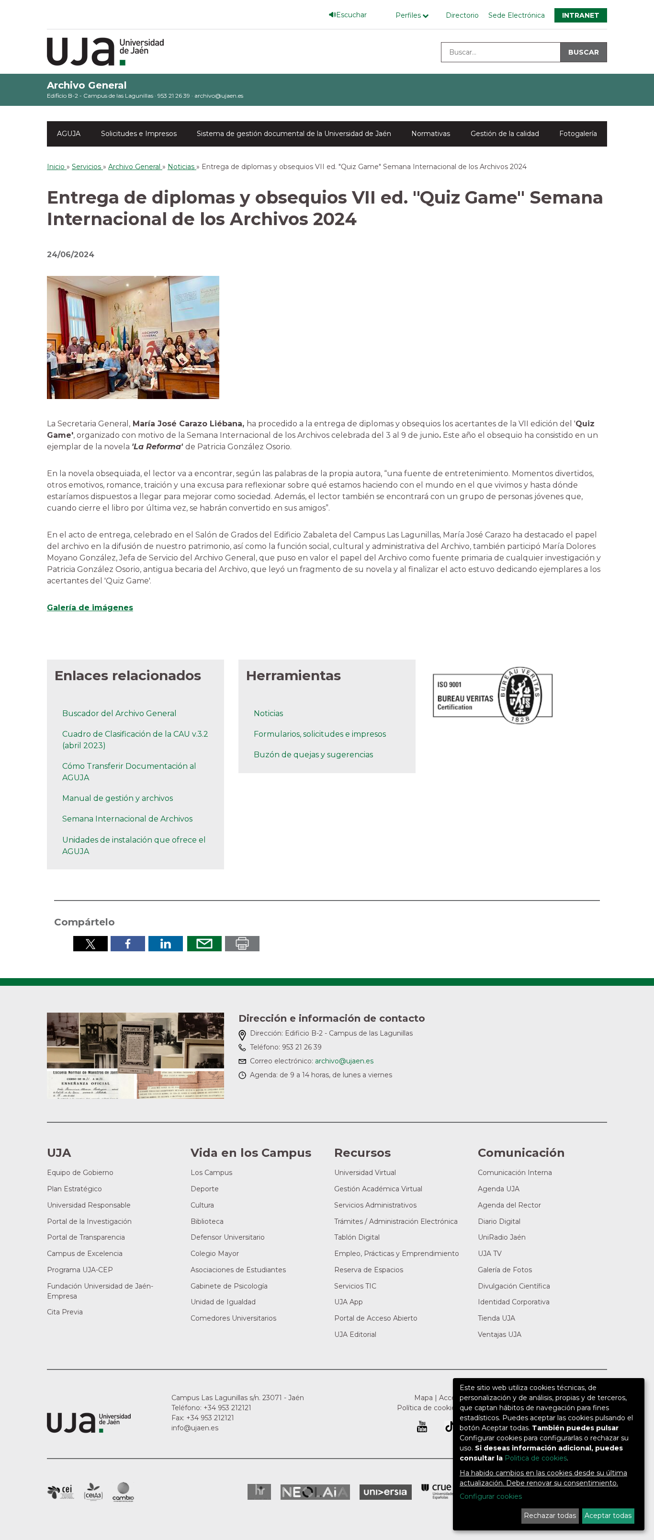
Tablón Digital (357, 1237)
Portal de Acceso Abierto (375, 1318)
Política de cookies (428, 1407)
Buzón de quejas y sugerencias (313, 754)
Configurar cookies (491, 1496)
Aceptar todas (608, 1515)
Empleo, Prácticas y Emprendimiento (396, 1253)
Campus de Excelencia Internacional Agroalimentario (93, 1492)
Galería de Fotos (505, 1270)
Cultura (202, 1205)
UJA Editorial (355, 1334)
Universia (386, 1492)
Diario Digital (499, 1221)
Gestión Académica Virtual (378, 1189)
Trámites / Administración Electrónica (396, 1221)
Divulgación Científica (514, 1286)
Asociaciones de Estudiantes (238, 1270)
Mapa (423, 1397)
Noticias (268, 713)
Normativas (430, 133)
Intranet (580, 15)
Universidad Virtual (365, 1172)
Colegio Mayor (215, 1253)
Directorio (462, 15)
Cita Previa (65, 1312)
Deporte (205, 1189)
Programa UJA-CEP (80, 1270)
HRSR (259, 1492)
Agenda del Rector (509, 1205)
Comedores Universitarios (233, 1318)
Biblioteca (207, 1221)
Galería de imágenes (90, 607)
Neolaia (315, 1492)
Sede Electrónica (516, 15)
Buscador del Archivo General (119, 713)
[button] (133, 337)
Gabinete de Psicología (229, 1286)
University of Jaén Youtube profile (422, 1426)
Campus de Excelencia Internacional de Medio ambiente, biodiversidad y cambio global (123, 1492)
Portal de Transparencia (86, 1237)
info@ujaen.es (194, 1428)
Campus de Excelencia (85, 1253)
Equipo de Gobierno (80, 1172)
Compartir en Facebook (128, 943)
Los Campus (211, 1172)
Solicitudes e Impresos (139, 133)
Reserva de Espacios (368, 1270)
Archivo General (87, 85)
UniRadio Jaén (502, 1237)
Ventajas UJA (499, 1334)
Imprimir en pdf (242, 943)
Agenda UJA (498, 1189)
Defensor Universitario (228, 1237)
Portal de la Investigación (89, 1221)
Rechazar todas (550, 1515)
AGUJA (68, 133)
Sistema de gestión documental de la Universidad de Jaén (294, 133)
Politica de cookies (536, 1458)
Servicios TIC (355, 1286)
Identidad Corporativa (514, 1302)
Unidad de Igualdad (223, 1302)
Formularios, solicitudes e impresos (320, 734)
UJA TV (490, 1253)
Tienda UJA (496, 1318)
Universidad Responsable (89, 1205)
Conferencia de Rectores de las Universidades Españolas (438, 1492)
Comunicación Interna (515, 1172)
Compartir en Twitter (90, 943)
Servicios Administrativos (375, 1205)
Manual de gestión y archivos (117, 798)
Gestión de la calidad (505, 133)
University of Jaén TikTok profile (450, 1426)
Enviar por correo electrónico (204, 943)
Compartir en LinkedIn (165, 943)
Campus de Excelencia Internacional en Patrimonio (60, 1492)
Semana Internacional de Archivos (127, 818)
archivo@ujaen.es (218, 95)
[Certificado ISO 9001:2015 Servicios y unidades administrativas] (494, 693)
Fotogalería (578, 133)
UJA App (348, 1302)
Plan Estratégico (74, 1189)
